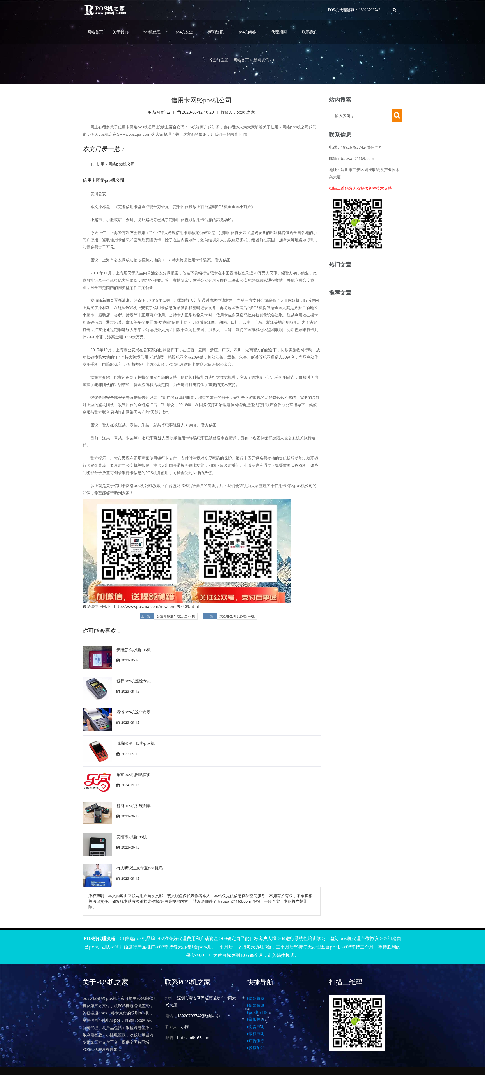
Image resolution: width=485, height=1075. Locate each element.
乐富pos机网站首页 (133, 774)
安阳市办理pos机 (131, 836)
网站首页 (95, 32)
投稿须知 (256, 1047)
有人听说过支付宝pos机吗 (139, 867)
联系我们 (310, 32)
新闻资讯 (216, 32)
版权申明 (256, 1033)
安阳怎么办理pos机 (133, 649)
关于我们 (120, 32)
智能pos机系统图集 (133, 805)
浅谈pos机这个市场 (133, 712)
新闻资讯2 (262, 60)
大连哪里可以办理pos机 (237, 616)
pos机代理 (152, 32)
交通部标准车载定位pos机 (176, 616)
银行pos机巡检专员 (133, 680)
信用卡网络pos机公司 (116, 164)
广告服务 (256, 1040)
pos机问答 (247, 32)
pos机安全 (184, 32)
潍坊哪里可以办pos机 (135, 743)
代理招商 (279, 32)
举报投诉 (256, 1019)
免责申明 (256, 1026)
